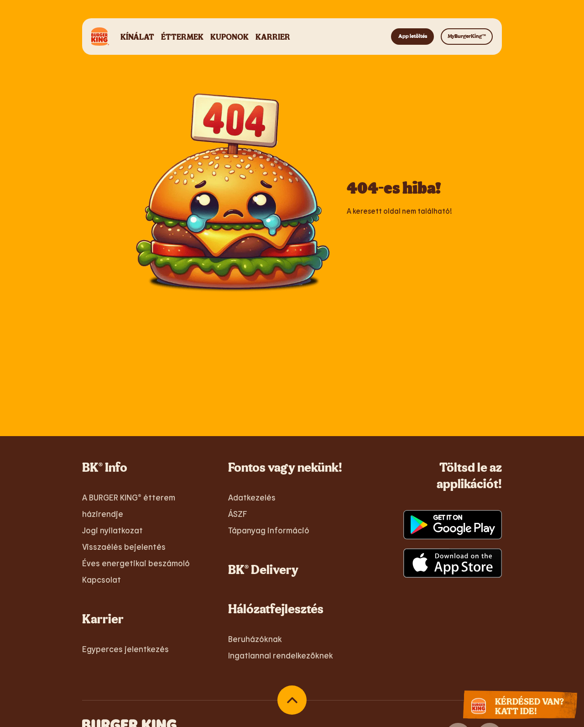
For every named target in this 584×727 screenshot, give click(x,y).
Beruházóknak (255, 639)
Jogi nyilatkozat (112, 530)
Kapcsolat (101, 579)
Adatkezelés (252, 497)
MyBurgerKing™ (467, 35)
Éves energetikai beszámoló (136, 563)
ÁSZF (237, 514)
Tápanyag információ (268, 530)
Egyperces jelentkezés (125, 649)
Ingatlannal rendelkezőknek (280, 655)
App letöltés (412, 35)
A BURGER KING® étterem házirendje (128, 505)
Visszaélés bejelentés (124, 547)
